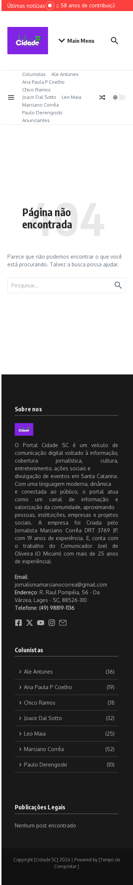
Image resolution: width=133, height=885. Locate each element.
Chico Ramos (36, 90)
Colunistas (34, 74)
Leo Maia (71, 97)
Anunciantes (36, 120)
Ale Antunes (65, 74)
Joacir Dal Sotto (39, 97)
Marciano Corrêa (40, 105)
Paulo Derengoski (42, 112)
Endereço (26, 592)
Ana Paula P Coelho (43, 82)
